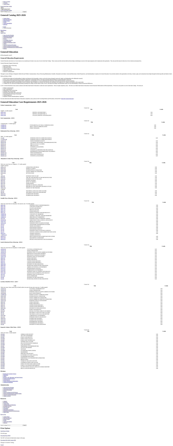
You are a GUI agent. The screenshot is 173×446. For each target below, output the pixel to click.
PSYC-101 (3, 271)
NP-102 (2, 192)
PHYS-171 (3, 236)
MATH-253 (3, 149)
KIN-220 (3, 311)
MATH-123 (3, 141)
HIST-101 (3, 258)
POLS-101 (3, 267)
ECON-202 (3, 255)
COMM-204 (3, 128)
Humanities (5, 375)
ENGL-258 (3, 170)
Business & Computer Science (9, 373)
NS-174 (2, 232)
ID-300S (2, 358)
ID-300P (2, 353)
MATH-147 (3, 145)
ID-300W (3, 363)
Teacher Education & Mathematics (10, 381)
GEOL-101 (3, 221)
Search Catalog (4, 11)
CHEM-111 (3, 217)
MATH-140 (3, 142)
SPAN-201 (3, 321)
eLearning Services (7, 406)
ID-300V (3, 362)
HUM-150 (3, 179)
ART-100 (3, 176)
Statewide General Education (67, 98)
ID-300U (3, 361)
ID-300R (3, 356)
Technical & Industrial (8, 382)
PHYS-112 (4, 234)
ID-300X (3, 365)
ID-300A (3, 334)
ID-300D (3, 338)
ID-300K (3, 347)
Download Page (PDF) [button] (5, 435)
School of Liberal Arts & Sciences (10, 392)
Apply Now (3, 33)
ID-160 (2, 226)
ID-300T (3, 359)
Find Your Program (7, 19)
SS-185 (2, 278)
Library (4, 43)
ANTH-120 (3, 250)
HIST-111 (3, 261)
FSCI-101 (3, 218)
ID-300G (3, 343)
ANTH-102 (3, 249)
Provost (4, 38)
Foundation (5, 408)
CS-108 (2, 138)
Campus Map (6, 403)
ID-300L (3, 349)
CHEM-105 (3, 215)
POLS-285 (3, 270)
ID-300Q (3, 355)
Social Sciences (6, 379)
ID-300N (3, 352)
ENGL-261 (3, 173)
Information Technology (8, 409)
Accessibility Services (8, 40)
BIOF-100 (3, 205)
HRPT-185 (3, 265)
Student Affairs (6, 20)
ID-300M (3, 350)
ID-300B (3, 335)
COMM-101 (3, 125)
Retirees (5, 48)
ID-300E (3, 340)
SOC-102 (3, 275)
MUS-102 (3, 182)
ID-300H (3, 344)
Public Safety (6, 412)
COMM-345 (3, 294)
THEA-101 (3, 187)
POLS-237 (3, 268)
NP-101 (2, 190)
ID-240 (2, 227)
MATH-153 (3, 146)
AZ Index (5, 2)
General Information (7, 37)
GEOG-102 (3, 256)
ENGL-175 (3, 167)
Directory (5, 24)
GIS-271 (2, 224)
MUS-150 (3, 183)
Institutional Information (8, 36)
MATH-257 (3, 151)
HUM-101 (3, 177)
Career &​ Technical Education (9, 45)
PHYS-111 (3, 233)
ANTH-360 (3, 293)
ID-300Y (3, 366)
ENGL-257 (3, 168)
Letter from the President (8, 35)
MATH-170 (3, 148)
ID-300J (2, 346)
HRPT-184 (3, 264)
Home (4, 26)
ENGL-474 (3, 299)
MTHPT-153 (3, 155)
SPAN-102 (3, 195)
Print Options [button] (3, 30)
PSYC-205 (3, 273)
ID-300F (2, 341)
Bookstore (5, 402)
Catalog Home (6, 4)
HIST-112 (3, 262)
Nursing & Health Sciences (9, 378)
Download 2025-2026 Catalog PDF (8, 440)
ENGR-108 (3, 220)
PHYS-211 (3, 239)
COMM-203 (3, 126)
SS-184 (2, 277)
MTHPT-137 (3, 154)
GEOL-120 (3, 223)
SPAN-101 (3, 193)
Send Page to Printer (5, 431)
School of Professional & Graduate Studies (12, 393)
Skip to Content (6, 1)
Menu (2, 7)
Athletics (5, 401)
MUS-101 (3, 180)
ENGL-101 (3, 112)
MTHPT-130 (3, 152)
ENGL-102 (3, 113)
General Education (7, 41)
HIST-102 (3, 259)
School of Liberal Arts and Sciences (11, 46)
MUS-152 (3, 186)
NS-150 (2, 230)
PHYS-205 (3, 237)
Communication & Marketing (9, 404)
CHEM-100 (3, 214)
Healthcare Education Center (9, 42)
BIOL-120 (3, 208)
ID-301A (3, 368)
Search (24, 11)
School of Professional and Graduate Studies (12, 47)
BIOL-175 (3, 211)
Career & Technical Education (9, 394)
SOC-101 (3, 274)
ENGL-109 (3, 115)
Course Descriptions (7, 23)
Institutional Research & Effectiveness (11, 411)
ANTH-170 (3, 252)
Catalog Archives (7, 396)
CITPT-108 (4, 139)
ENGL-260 (3, 171)
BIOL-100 (3, 206)
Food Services (6, 407)
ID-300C (3, 309)
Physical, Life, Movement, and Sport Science (13, 377)
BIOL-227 (3, 212)
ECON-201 (3, 253)
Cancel (2, 444)
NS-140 (2, 229)
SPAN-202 (3, 322)
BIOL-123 (3, 209)
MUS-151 (3, 185)
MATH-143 (3, 144)
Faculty (4, 22)
